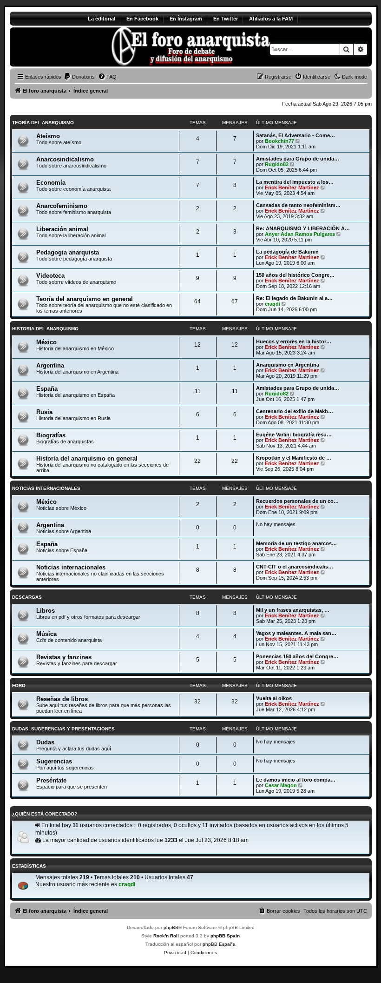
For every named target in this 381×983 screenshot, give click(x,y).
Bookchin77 (279, 141)
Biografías (51, 435)
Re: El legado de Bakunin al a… (294, 298)
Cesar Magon (281, 785)
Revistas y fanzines (64, 657)
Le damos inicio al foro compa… (295, 779)
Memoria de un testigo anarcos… (296, 543)
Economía (51, 182)
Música (46, 633)
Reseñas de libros (62, 698)
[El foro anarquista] (87, 47)
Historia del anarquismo (45, 328)
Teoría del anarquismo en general (84, 298)
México (46, 342)
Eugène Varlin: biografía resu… (294, 434)
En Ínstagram (186, 18)
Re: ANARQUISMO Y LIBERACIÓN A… (303, 228)
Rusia (44, 411)
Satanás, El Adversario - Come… (295, 135)
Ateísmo (48, 136)
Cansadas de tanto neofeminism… (298, 205)
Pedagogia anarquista (67, 252)
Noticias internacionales (46, 488)
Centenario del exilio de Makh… (294, 411)
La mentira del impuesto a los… (295, 182)
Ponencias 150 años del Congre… (297, 656)
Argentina (50, 365)
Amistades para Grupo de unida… (297, 158)
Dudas (45, 742)
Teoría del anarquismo (43, 122)
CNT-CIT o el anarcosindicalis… (294, 566)
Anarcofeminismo (61, 205)
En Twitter (225, 18)
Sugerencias (54, 761)
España (47, 388)
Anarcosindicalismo (65, 159)
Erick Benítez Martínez (292, 187)
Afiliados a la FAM (271, 18)
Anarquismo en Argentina (287, 365)
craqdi (272, 304)
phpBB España (219, 944)
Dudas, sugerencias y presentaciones (63, 728)
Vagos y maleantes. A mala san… (296, 633)
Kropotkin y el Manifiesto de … (293, 458)
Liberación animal (62, 229)
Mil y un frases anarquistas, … (292, 610)
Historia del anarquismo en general (87, 458)
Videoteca (50, 275)
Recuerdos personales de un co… (297, 501)
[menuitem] (79, 76)
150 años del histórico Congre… (295, 275)
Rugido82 (277, 164)
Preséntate (51, 780)
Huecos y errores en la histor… (293, 341)
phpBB (171, 927)
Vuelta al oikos (274, 698)
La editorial (101, 18)
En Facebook (142, 18)
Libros (45, 610)
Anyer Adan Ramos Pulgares (300, 234)
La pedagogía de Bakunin (287, 251)
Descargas (27, 597)
